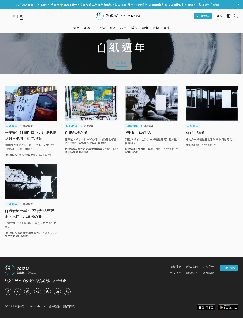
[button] (87, 28)
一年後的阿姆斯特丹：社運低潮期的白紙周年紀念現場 (30, 135)
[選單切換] (92, 27)
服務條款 (69, 306)
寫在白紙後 (195, 132)
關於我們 (176, 267)
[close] (238, 5)
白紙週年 (11, 126)
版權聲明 (192, 273)
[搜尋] (234, 16)
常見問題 (176, 273)
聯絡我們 (192, 267)
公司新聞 (208, 273)
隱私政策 (54, 306)
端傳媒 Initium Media (30, 306)
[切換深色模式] (227, 16)
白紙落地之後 (76, 132)
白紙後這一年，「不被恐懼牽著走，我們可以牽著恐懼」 (29, 213)
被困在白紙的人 (138, 132)
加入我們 (208, 267)
